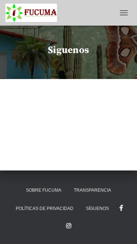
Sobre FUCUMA (43, 190)
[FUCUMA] (33, 13)
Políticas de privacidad (44, 208)
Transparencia (92, 190)
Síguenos (97, 208)
